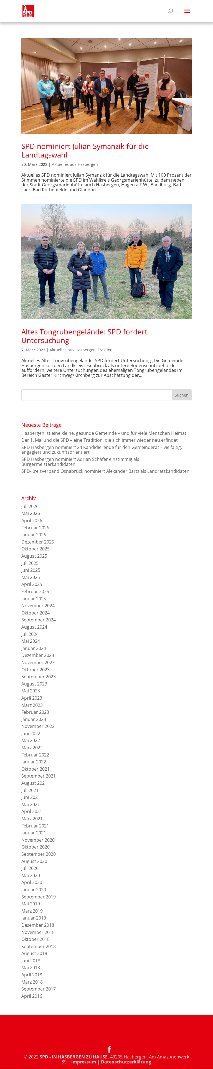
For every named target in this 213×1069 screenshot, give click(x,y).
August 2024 (34, 627)
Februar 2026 (35, 528)
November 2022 (38, 726)
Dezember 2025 (37, 542)
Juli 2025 (30, 563)
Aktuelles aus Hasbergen (75, 164)
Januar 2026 (33, 535)
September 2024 (38, 620)
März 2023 (32, 705)
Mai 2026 (30, 513)
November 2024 (38, 606)
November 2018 (38, 932)
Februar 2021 (35, 826)
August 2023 (34, 684)
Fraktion (105, 349)
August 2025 (34, 556)
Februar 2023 (35, 712)
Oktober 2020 (35, 847)
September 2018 (38, 946)
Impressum (83, 1062)
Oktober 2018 (35, 939)
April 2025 (31, 584)
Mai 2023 (30, 691)
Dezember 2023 (37, 655)
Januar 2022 (33, 762)
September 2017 (38, 989)
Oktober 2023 (35, 670)
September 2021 (38, 776)
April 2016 (31, 996)
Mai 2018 (30, 967)
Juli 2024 (30, 634)
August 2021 (34, 783)
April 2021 (31, 811)
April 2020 (31, 882)
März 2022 (32, 748)
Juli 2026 (30, 506)
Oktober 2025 (35, 549)
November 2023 (38, 662)
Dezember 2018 (37, 925)
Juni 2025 (30, 570)
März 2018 (32, 982)
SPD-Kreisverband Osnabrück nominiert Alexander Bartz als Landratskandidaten (105, 471)
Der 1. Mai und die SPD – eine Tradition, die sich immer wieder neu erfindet (99, 440)
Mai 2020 (30, 875)
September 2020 (38, 854)
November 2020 (38, 840)
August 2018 (34, 953)
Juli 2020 (30, 868)
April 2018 (31, 975)
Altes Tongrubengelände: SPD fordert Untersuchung (84, 336)
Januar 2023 (33, 719)
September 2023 (38, 677)
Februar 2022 (35, 755)
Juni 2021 (30, 797)
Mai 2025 (30, 577)
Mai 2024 (30, 641)
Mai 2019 (30, 904)
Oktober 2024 (35, 613)
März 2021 (32, 819)
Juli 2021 (30, 790)
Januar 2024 (33, 648)
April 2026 (31, 520)
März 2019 (32, 911)
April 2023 (31, 698)
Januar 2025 (33, 599)
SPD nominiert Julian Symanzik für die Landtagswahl (85, 150)
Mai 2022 (30, 740)
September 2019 (38, 897)
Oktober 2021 (35, 769)
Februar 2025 (35, 591)
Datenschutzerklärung (126, 1062)
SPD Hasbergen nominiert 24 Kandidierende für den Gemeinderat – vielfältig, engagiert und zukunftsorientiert (101, 449)
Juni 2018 (30, 961)
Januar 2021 (33, 833)
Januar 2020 (33, 890)
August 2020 (34, 861)
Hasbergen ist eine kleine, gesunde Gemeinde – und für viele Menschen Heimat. (104, 433)
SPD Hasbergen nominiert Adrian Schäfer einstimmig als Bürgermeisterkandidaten (80, 461)
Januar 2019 (33, 918)
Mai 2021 (30, 804)
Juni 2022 (30, 733)
